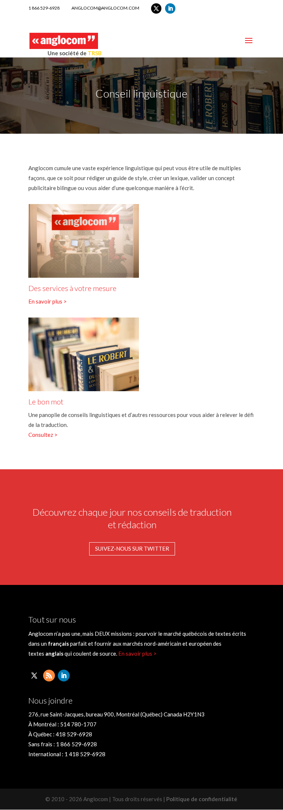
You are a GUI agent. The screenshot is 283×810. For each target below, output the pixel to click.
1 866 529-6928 (44, 8)
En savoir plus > (47, 301)
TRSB (95, 53)
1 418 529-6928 (84, 754)
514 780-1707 (78, 724)
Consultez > (42, 434)
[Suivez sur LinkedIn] (170, 8)
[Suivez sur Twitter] (156, 8)
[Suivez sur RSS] (49, 675)
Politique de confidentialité (201, 799)
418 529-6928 (74, 734)
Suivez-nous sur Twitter (132, 548)
